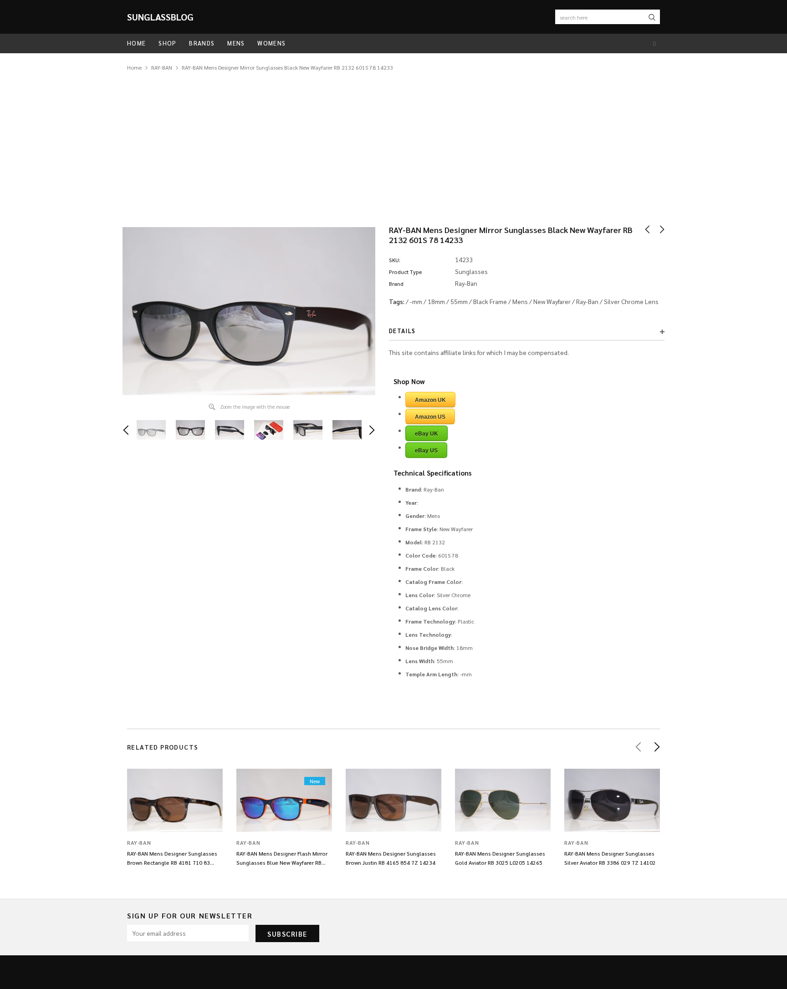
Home (134, 67)
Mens (520, 301)
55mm (459, 301)
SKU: (394, 260)
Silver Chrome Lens (631, 301)
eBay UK (426, 434)
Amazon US (430, 417)
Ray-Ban (587, 301)
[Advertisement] (393, 140)
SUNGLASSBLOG (160, 17)
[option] (249, 311)
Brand (396, 283)
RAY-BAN (161, 67)
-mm (416, 301)
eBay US (426, 450)
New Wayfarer (552, 301)
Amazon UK (430, 400)
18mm (436, 301)
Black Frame (490, 301)
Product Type (405, 271)
